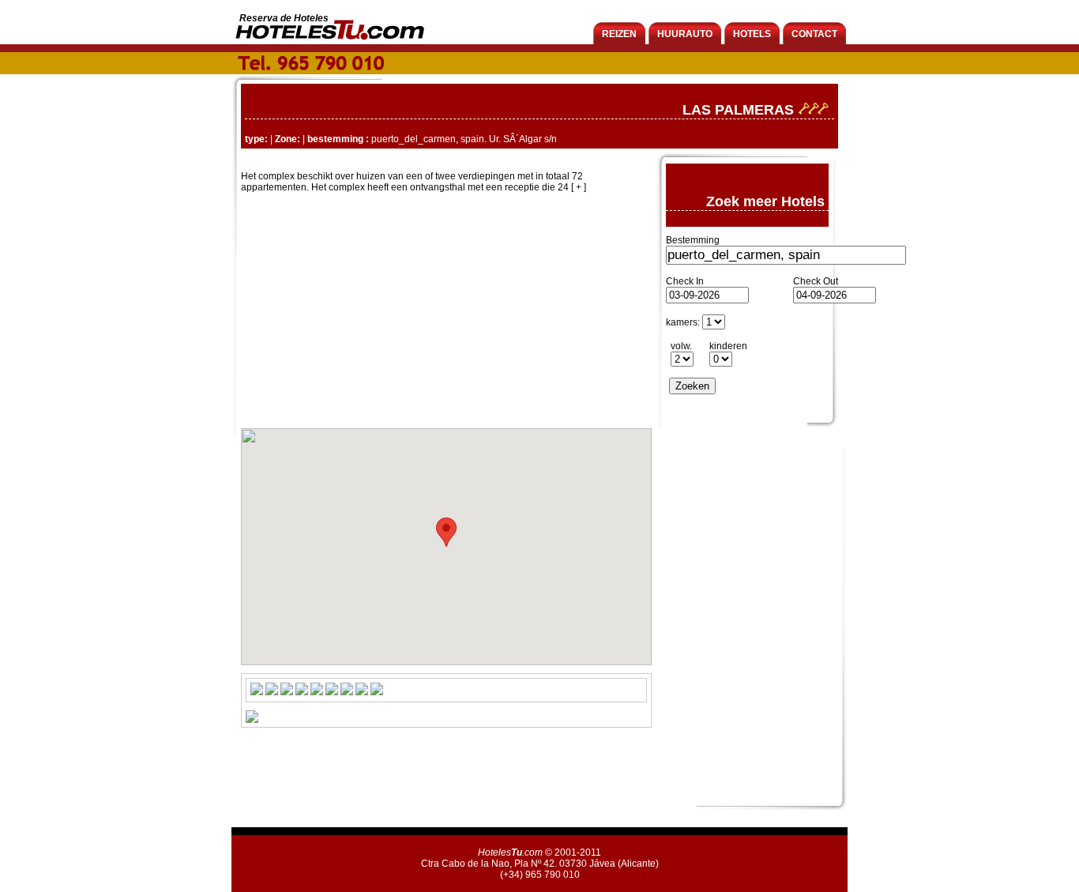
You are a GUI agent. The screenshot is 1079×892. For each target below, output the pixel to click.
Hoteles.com (510, 852)
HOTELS (752, 34)
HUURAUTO (684, 34)
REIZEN (619, 34)
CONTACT (814, 34)
